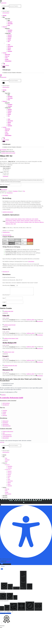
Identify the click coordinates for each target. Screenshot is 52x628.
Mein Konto (7, 54)
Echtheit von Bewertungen (8, 431)
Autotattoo (10, 31)
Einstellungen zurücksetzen (5, 613)
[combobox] (26, 501)
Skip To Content (3, 611)
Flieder (23, 218)
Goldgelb (36, 218)
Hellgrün (18, 220)
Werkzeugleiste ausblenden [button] (5, 564)
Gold (33, 222)
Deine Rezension (6, 294)
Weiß (15, 223)
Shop (4, 17)
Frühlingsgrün (28, 218)
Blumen (9, 47)
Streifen (9, 39)
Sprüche (9, 38)
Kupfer (30, 222)
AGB (4, 433)
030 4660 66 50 (6, 404)
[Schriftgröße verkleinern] (2, 569)
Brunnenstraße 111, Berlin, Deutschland (8, 400)
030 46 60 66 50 (6, 12)
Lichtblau (32, 220)
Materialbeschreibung (7, 235)
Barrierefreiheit (6, 437)
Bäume (9, 49)
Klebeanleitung (8, 61)
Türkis (18, 222)
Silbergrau (37, 222)
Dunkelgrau (8, 223)
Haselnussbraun (9, 220)
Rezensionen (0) (6, 271)
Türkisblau (26, 222)
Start (1, 149)
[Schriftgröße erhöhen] (2, 563)
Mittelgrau (41, 222)
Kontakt (6, 59)
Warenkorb (10, 21)
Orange (7, 222)
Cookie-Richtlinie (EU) (7, 436)
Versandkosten (10, 192)
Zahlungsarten (5, 421)
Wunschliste (10, 23)
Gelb (33, 218)
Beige (12, 223)
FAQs (6, 57)
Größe (1, 172)
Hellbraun (8, 218)
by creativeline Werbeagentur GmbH (11, 397)
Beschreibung (5, 195)
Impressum (5, 415)
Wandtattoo (10, 30)
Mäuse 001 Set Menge (4, 184)
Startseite (4, 15)
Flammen (10, 36)
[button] (0, 504)
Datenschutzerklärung (7, 434)
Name (4, 298)
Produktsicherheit (6, 232)
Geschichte (5, 410)
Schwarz (22, 222)
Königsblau (27, 220)
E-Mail (4, 302)
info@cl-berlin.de (6, 403)
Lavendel (12, 218)
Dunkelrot (20, 218)
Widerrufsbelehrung (6, 425)
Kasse (9, 25)
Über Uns (7, 56)
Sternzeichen (10, 46)
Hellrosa (22, 220)
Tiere (9, 41)
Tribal (9, 44)
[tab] (23, 195)
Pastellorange (12, 222)
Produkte (4, 412)
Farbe (1, 166)
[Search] (4, 8)
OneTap (8, 561)
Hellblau (14, 220)
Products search (6, 6)
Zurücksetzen (5, 176)
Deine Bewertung (6, 285)
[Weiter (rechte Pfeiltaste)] (1, 627)
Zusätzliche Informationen (8, 211)
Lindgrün (36, 220)
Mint (39, 220)
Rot (16, 222)
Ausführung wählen (30, 319)
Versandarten (5, 422)
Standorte (10, 34)
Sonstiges (4, 487)
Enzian (15, 218)
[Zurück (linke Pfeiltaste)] (0, 627)
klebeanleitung (31, 261)
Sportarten (10, 51)
